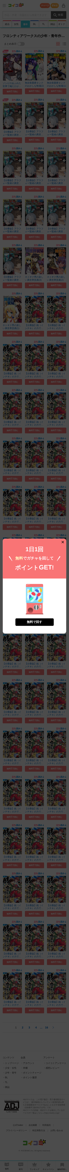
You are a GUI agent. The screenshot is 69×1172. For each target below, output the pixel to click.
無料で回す (34, 621)
